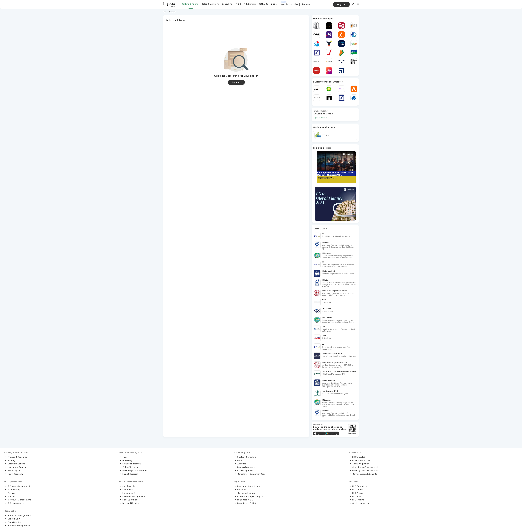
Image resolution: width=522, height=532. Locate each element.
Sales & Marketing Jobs (130, 452)
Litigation (241, 489)
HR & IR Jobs (355, 452)
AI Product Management (19, 515)
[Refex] (353, 43)
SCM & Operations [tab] (268, 4)
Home (165, 12)
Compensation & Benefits (364, 474)
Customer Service (360, 503)
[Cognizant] (353, 34)
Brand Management (132, 463)
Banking (11, 460)
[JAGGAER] (329, 52)
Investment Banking (17, 467)
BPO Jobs (353, 481)
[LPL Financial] (341, 70)
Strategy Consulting (246, 457)
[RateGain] (341, 88)
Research (241, 460)
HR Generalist (358, 457)
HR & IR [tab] (238, 4)
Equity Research (15, 474)
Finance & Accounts (17, 457)
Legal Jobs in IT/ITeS (246, 503)
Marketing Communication (135, 470)
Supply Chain (128, 486)
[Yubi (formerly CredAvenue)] (329, 43)
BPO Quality (357, 489)
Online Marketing (130, 467)
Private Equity (14, 470)
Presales (11, 493)
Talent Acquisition (360, 463)
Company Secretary (247, 493)
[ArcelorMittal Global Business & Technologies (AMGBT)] (329, 70)
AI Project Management (19, 525)
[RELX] (329, 61)
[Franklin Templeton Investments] (316, 25)
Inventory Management (133, 496)
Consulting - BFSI (245, 470)
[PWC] (316, 88)
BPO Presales (358, 493)
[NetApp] (329, 97)
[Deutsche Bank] (316, 52)
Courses (305, 4)
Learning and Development (365, 470)
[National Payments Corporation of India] (341, 52)
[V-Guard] (329, 25)
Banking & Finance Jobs (16, 452)
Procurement (128, 493)
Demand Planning (130, 503)
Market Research (130, 474)
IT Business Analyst (16, 503)
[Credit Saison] (353, 52)
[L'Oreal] (316, 61)
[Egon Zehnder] (341, 25)
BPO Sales (357, 496)
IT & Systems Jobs (13, 481)
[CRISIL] (316, 34)
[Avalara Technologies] (341, 34)
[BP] (329, 88)
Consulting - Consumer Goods (251, 474)
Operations (127, 489)
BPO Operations (359, 486)
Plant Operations (130, 499)
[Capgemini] (353, 97)
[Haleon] (316, 97)
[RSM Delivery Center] (341, 43)
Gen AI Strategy (15, 522)
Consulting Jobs (242, 452)
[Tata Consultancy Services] (353, 61)
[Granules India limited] (316, 43)
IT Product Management (19, 499)
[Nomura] (316, 70)
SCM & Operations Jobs (131, 481)
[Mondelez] (329, 34)
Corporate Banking (16, 463)
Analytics (241, 463)
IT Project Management (19, 486)
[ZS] (353, 25)
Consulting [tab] (227, 4)
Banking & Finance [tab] (190, 4)
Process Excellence (246, 467)
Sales (124, 457)
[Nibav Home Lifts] (341, 61)
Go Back (236, 82)
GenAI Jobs (10, 511)
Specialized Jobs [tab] (289, 4)
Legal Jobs (239, 481)
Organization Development (365, 467)
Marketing (127, 460)
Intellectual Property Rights (250, 496)
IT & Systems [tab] (250, 4)
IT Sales (11, 496)
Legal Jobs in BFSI (245, 499)
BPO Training (358, 499)
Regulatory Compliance (248, 486)
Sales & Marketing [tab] (211, 4)
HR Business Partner (361, 460)
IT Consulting (14, 489)
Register (341, 4)
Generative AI (14, 518)
